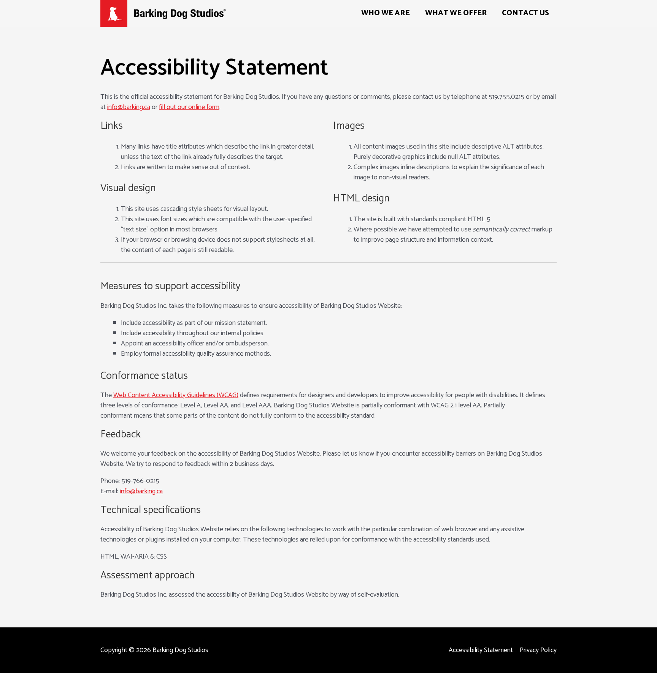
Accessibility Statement (481, 650)
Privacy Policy (538, 650)
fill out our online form (189, 107)
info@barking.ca (128, 107)
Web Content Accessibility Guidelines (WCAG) (175, 395)
